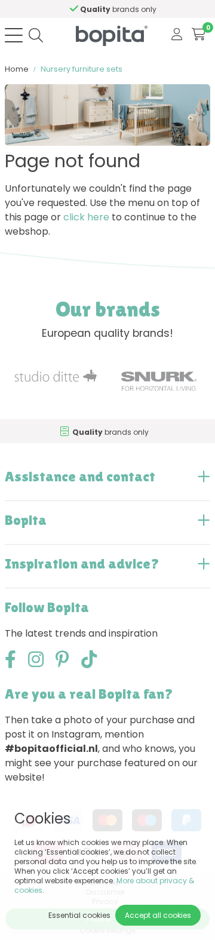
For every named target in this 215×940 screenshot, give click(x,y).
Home (17, 69)
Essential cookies (79, 915)
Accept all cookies (158, 915)
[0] (198, 35)
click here (86, 217)
